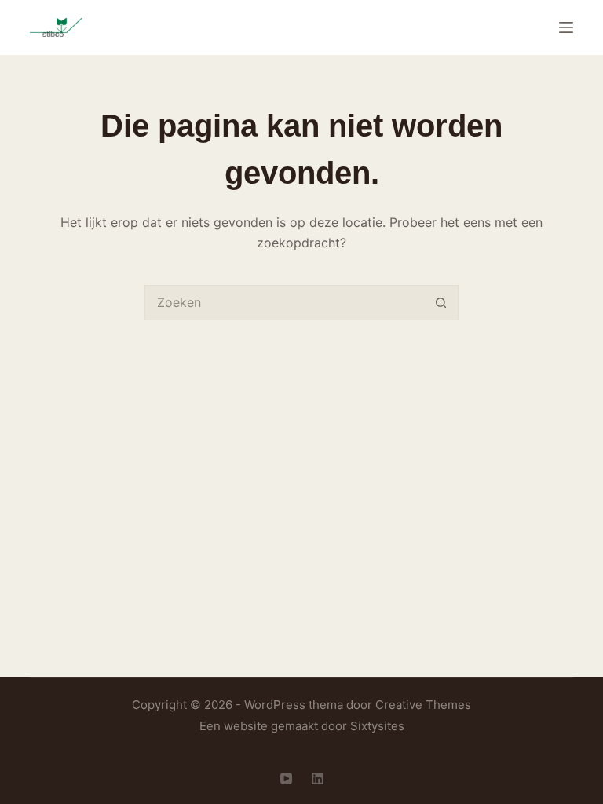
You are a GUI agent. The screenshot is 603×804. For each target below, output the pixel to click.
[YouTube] (286, 778)
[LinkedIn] (317, 778)
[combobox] (284, 302)
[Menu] (566, 27)
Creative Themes (423, 704)
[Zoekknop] (441, 303)
